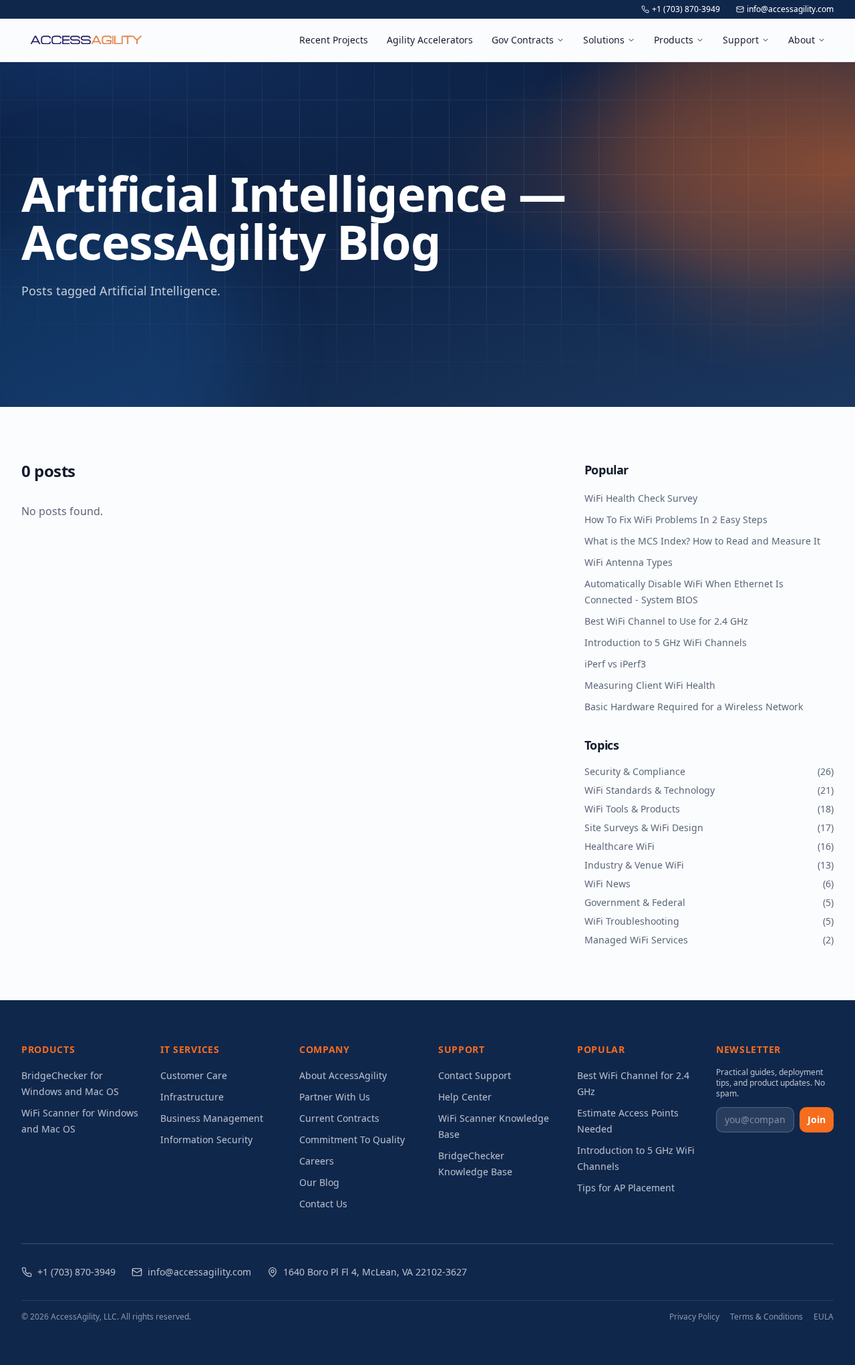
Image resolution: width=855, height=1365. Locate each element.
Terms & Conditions (766, 1317)
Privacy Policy (694, 1317)
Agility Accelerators (430, 39)
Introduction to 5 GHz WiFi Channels (665, 642)
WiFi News (607, 883)
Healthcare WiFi (619, 846)
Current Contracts (339, 1118)
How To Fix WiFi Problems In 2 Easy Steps (675, 519)
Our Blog (319, 1182)
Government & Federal (634, 902)
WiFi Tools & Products (632, 808)
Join (817, 1119)
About (801, 39)
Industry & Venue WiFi (634, 865)
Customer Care (193, 1075)
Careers (316, 1161)
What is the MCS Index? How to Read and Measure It (702, 541)
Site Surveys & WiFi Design (643, 827)
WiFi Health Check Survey (640, 498)
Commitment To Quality (352, 1139)
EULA (824, 1317)
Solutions (604, 39)
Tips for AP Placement (626, 1187)
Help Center (465, 1096)
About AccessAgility (343, 1075)
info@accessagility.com (790, 9)
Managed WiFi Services (636, 939)
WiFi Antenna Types (628, 562)
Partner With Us (334, 1096)
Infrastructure (192, 1096)
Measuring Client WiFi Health (649, 685)
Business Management (211, 1118)
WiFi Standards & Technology (649, 790)
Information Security (206, 1139)
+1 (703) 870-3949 (686, 9)
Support (741, 39)
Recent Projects (333, 39)
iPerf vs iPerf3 (615, 663)
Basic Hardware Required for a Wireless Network (693, 706)
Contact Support (474, 1075)
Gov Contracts (523, 39)
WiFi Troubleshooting (631, 921)
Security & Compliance (634, 771)
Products (673, 39)
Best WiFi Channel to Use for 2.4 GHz (666, 621)
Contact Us (323, 1203)
